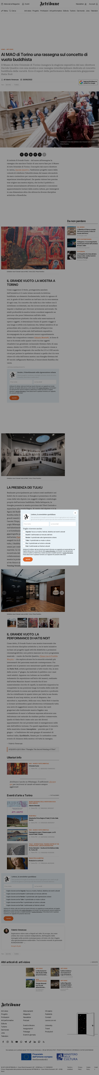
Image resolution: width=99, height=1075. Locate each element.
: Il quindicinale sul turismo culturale (38, 543)
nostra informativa (50, 551)
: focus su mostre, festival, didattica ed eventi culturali (45, 532)
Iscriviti (28, 559)
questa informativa (68, 553)
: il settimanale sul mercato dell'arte (39, 535)
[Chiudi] (75, 513)
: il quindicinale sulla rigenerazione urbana (41, 537)
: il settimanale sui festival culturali (38, 546)
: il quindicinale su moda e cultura (38, 540)
